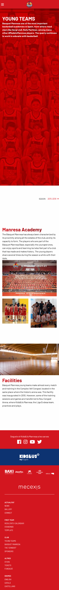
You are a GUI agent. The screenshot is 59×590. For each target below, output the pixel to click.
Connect (8, 513)
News (7, 506)
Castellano (10, 586)
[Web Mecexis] (29, 487)
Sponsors (9, 551)
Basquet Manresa (12, 544)
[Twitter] (39, 442)
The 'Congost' (10, 548)
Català (8, 583)
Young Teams (10, 541)
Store (7, 562)
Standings (9, 527)
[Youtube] (32, 442)
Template (9, 530)
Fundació (9, 569)
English (8, 579)
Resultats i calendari (14, 523)
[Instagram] (25, 442)
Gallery (8, 509)
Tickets (8, 565)
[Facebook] (19, 442)
